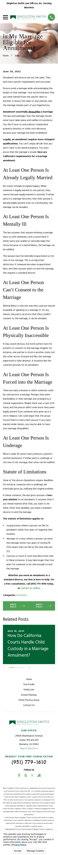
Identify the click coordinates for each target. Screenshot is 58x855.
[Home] (28, 17)
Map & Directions (29, 748)
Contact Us (29, 705)
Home (29, 679)
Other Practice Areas (28, 700)
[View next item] (29, 667)
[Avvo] (39, 775)
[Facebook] (19, 775)
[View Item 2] (16, 667)
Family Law (29, 690)
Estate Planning (29, 695)
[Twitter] (32, 775)
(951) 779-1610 (29, 762)
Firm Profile (29, 684)
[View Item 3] (21, 667)
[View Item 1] (11, 667)
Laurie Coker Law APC (23, 791)
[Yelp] (25, 775)
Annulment (21, 595)
